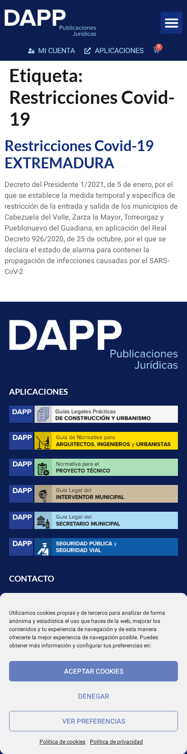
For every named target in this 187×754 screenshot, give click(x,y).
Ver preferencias (93, 721)
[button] (171, 23)
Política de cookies (62, 742)
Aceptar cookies (93, 671)
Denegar (93, 696)
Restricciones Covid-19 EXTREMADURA (79, 154)
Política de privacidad (116, 742)
